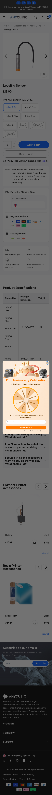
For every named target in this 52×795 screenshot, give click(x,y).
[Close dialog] (47, 363)
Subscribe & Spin (26, 427)
